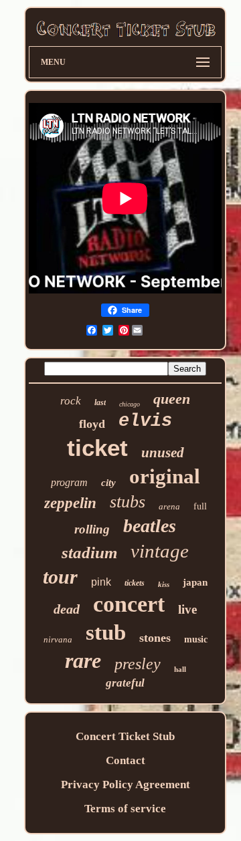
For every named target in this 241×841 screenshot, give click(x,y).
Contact (125, 760)
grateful (125, 683)
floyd (92, 424)
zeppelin (70, 503)
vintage (160, 551)
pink (101, 582)
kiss (163, 584)
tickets (135, 583)
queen (171, 398)
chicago (129, 404)
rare (83, 660)
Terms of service (125, 808)
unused (162, 453)
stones (155, 637)
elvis (145, 421)
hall (180, 669)
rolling (92, 529)
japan (195, 582)
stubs (127, 501)
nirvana (58, 639)
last (100, 402)
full (200, 506)
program (69, 482)
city (108, 482)
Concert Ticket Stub (125, 736)
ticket (97, 448)
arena (169, 506)
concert (129, 604)
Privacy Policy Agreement (125, 784)
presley (137, 664)
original (164, 476)
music (196, 639)
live (187, 609)
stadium (89, 553)
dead (67, 609)
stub (106, 632)
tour (60, 577)
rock (70, 400)
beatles (149, 525)
